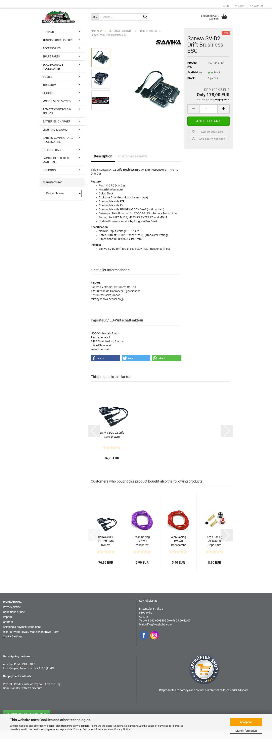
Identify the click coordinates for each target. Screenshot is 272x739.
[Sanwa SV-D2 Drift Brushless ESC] (157, 89)
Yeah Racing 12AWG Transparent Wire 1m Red (178, 541)
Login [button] (240, 6)
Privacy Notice (122, 729)
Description (103, 156)
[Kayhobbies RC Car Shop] (63, 17)
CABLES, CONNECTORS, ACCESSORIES (58, 139)
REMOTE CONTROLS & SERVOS (57, 111)
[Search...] (145, 17)
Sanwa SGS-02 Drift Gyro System (112, 434)
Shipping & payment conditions (22, 626)
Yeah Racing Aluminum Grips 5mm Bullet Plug (214, 541)
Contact (8, 621)
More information (246, 730)
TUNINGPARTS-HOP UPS (58, 40)
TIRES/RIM (49, 84)
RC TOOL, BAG (52, 149)
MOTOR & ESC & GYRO (57, 101)
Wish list (258, 6)
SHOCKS (48, 93)
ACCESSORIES (52, 48)
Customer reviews (133, 156)
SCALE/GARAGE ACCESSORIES (53, 66)
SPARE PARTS (51, 56)
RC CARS (48, 32)
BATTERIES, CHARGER (56, 121)
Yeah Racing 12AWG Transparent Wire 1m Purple (142, 541)
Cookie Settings (12, 636)
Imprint (7, 617)
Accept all (246, 722)
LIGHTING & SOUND (55, 129)
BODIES (47, 76)
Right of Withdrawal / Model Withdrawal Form (31, 631)
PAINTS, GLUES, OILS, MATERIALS (56, 160)
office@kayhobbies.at (158, 624)
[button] (226, 6)
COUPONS (49, 170)
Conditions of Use (14, 612)
